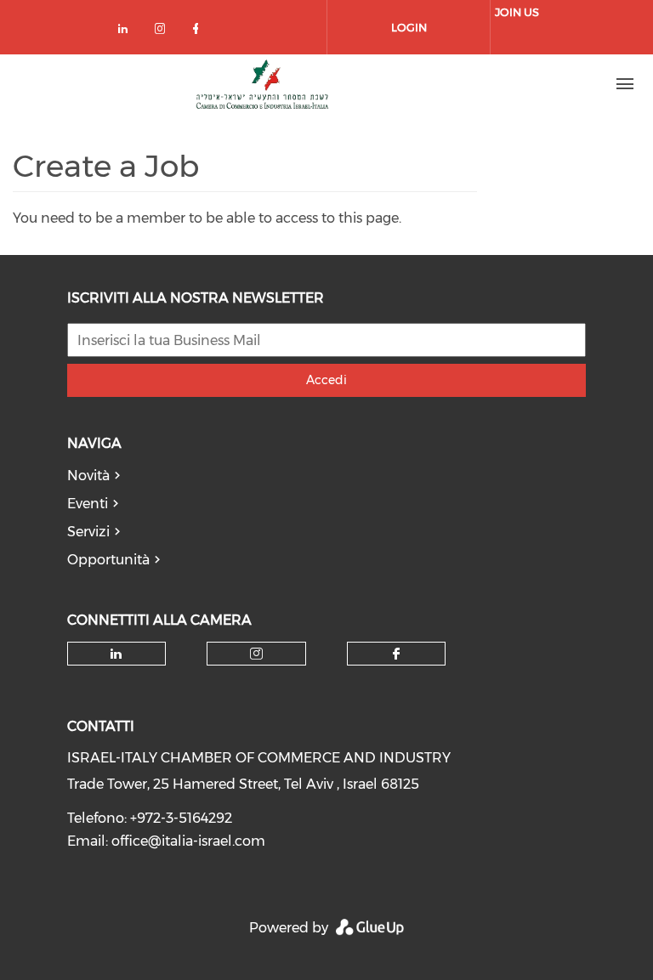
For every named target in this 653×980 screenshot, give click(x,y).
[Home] (263, 84)
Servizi (88, 532)
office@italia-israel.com (188, 841)
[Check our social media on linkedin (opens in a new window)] (127, 32)
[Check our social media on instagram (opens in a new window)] (163, 32)
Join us (517, 12)
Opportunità (108, 560)
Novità (88, 475)
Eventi (87, 504)
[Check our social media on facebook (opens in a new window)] (199, 32)
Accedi (326, 380)
